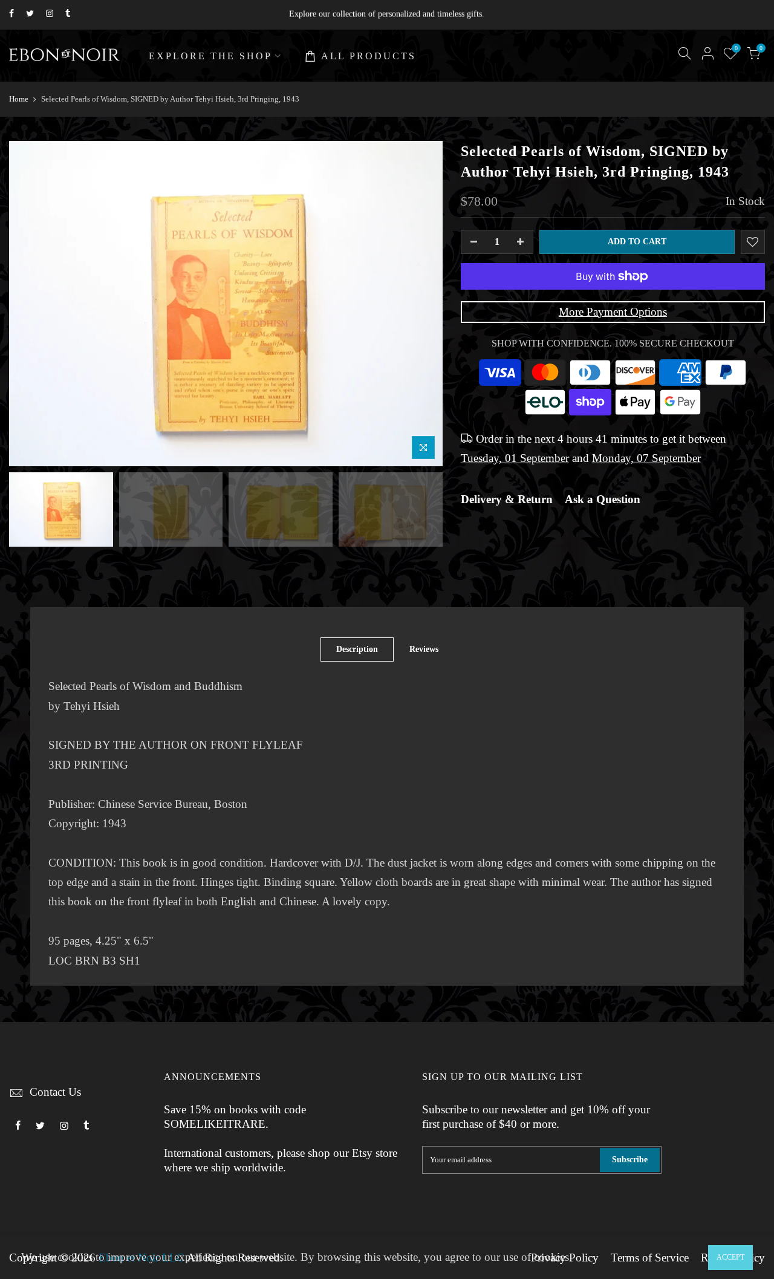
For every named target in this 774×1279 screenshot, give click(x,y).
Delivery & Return (507, 499)
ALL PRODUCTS (368, 56)
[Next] (421, 303)
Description (357, 649)
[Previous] (30, 303)
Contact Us (55, 1092)
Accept (730, 1257)
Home (18, 98)
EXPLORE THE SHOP (210, 56)
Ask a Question (602, 499)
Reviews (423, 649)
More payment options (613, 312)
